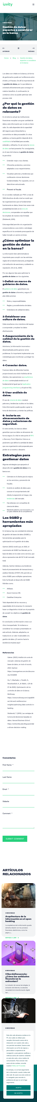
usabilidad (6, 141)
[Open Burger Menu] (33, 4)
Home (6, 58)
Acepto (18, 1088)
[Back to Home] (8, 4)
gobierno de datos (11, 289)
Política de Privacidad (18, 1066)
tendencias (11, 498)
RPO (32, 435)
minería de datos (16, 400)
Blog (14, 58)
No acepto (18, 1093)
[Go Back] (18, 48)
